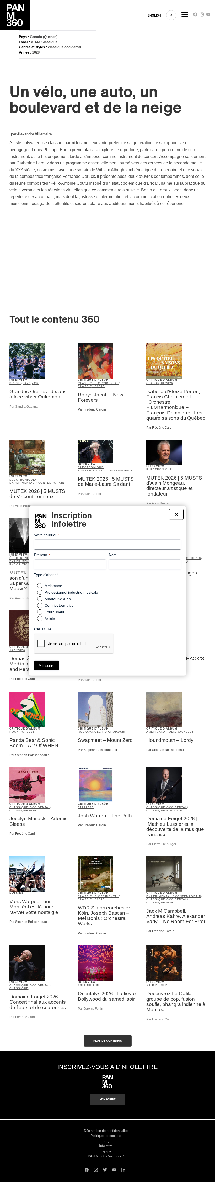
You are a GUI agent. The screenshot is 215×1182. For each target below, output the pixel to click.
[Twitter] (105, 1170)
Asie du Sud (88, 985)
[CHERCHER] (171, 15)
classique (87, 386)
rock (14, 731)
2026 (101, 386)
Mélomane (53, 586)
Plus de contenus (107, 1040)
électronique (22, 479)
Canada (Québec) (43, 37)
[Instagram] (202, 15)
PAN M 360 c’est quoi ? (106, 1156)
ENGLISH (154, 15)
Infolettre (105, 1146)
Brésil (15, 383)
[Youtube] (208, 15)
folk (171, 731)
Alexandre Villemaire (34, 134)
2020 (36, 52)
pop (35, 383)
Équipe (106, 1151)
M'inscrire (108, 1099)
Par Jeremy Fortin (90, 1008)
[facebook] (195, 15)
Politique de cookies (105, 1136)
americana (156, 731)
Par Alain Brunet (21, 506)
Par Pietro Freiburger (161, 844)
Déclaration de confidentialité (106, 1131)
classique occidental (64, 47)
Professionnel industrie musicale (71, 592)
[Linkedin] (123, 1170)
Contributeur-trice (59, 605)
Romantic (175, 810)
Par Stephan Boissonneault (29, 755)
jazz (27, 383)
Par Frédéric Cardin (92, 409)
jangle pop (98, 731)
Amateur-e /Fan (58, 599)
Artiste (50, 618)
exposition (19, 564)
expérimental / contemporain (36, 482)
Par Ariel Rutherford (23, 598)
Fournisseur (54, 612)
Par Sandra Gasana (23, 406)
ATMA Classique (44, 42)
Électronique (159, 469)
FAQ (106, 1141)
